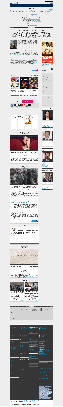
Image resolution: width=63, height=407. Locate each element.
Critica (23, 306)
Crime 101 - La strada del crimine (46, 123)
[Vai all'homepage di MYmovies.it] (14, 3)
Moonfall (43, 163)
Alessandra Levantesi (13, 317)
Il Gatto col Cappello (22, 352)
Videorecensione (34, 309)
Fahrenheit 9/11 (27, 198)
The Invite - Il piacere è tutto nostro (23, 340)
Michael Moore (33, 198)
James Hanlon (32, 197)
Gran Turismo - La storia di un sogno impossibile (44, 358)
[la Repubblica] (49, 1)
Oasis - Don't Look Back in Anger (33, 355)
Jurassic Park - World (49, 391)
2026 (12, 327)
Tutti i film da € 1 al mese (16, 75)
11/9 (17, 197)
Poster (40, 306)
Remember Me (15, 200)
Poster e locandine (34, 310)
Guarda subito (15, 95)
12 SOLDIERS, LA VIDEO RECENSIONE (31, 292)
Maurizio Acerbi (13, 318)
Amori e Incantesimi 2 (31, 349)
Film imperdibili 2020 (13, 334)
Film (18, 400)
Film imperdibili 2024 (13, 329)
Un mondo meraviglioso (32, 350)
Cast (15, 306)
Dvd (29, 400)
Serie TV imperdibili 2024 (13, 347)
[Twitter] (25, 14)
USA (31, 10)
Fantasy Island (44, 164)
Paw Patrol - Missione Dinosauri (32, 345)
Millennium (48, 394)
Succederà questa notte (22, 354)
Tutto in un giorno (33, 92)
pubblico (48, 11)
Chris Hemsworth (23, 9)
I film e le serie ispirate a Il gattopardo (43, 389)
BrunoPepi (12, 314)
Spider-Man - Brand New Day (43, 330)
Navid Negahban (40, 9)
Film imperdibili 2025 (13, 328)
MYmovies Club (47, 400)
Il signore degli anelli (41, 397)
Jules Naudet (22, 197)
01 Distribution (16, 11)
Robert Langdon (41, 394)
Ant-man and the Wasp (45, 167)
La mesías (22, 91)
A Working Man (44, 162)
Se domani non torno (22, 355)
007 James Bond (50, 392)
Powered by (34, 107)
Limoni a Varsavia (22, 330)
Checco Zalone (40, 390)
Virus (43, 393)
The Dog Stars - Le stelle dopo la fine (24, 327)
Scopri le (24, 277)
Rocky (49, 398)
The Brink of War (22, 368)
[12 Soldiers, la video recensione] (31, 289)
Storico (29, 10)
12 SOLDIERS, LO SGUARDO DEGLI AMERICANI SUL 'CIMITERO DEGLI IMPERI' (24, 186)
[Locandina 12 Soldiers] (13, 49)
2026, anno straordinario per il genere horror (44, 373)
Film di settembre (12, 342)
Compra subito (39, 21)
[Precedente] (11, 122)
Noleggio (32, 20)
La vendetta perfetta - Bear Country (24, 329)
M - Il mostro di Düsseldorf (32, 359)
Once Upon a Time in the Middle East (24, 360)
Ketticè (30, 338)
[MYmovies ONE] (34, 75)
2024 (15, 327)
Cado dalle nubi (40, 356)
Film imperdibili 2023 (13, 330)
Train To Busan (31, 328)
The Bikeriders (44, 144)
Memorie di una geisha (41, 348)
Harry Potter (44, 394)
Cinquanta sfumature (41, 392)
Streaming (51, 306)
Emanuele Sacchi (13, 308)
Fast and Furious (45, 395)
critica (45, 11)
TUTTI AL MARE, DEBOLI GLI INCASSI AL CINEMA (17, 292)
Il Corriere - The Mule (44, 166)
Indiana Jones (46, 393)
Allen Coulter (21, 200)
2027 (11, 327)
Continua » (22, 300)
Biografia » (47, 127)
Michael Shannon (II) (30, 9)
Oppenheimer (44, 390)
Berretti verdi (16, 54)
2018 (33, 10)
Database (16, 400)
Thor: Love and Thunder (45, 125)
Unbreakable (49, 393)
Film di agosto (12, 341)
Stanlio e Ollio (40, 344)
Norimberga (43, 141)
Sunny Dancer (31, 330)
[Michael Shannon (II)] (47, 140)
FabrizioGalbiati (13, 313)
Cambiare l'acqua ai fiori (22, 353)
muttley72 (12, 311)
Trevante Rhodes (45, 9)
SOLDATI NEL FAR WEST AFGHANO (24, 266)
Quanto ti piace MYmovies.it (13, 324)
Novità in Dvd (12, 343)
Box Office (32, 400)
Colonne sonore (43, 400)
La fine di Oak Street (42, 336)
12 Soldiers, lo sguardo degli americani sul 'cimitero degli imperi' (26, 309)
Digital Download (38, 20)
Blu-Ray (35, 21)
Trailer (36, 306)
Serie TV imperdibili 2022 (13, 349)
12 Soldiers (12, 218)
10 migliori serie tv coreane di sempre (15, 354)
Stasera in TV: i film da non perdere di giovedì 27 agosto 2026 (45, 379)
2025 (14, 327)
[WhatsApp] (28, 14)
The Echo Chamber (31, 351)
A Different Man (44, 143)
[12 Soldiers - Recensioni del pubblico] (24, 264)
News (19, 306)
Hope (20, 348)
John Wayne (21, 54)
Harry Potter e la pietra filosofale (23, 335)
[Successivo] (37, 122)
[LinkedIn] (26, 14)
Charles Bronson (35, 62)
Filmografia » (51, 127)
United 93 (33, 200)
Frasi (47, 306)
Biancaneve (49, 389)
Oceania (41, 327)
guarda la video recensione (19, 218)
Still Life (40, 346)
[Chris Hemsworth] (47, 119)
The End (43, 142)
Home (11, 400)
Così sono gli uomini (22, 363)
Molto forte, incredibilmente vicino (16, 202)
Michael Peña (35, 9)
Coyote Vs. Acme (31, 329)
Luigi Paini (12, 316)
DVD (32, 21)
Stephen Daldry (24, 202)
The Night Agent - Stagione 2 (45, 187)
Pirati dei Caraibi (46, 392)
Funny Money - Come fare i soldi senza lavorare (44, 350)
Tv (30, 400)
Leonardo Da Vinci (45, 391)
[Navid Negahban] (47, 181)
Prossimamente (36, 400)
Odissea (41, 329)
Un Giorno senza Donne (22, 369)
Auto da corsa (40, 393)
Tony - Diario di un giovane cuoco (23, 328)
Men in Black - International (45, 126)
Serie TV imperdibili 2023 (13, 348)
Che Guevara (43, 398)
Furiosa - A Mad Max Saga (45, 124)
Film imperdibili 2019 (13, 335)
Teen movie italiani (41, 395)
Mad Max (40, 398)
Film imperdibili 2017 (13, 337)
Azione (22, 10)
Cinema (13, 400)
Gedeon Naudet (26, 197)
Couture (21, 334)
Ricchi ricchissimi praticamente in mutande (43, 354)
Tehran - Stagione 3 (44, 188)
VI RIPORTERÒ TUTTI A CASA (24, 152)
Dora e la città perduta (45, 165)
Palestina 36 (21, 347)
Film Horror (12, 359)
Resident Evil (21, 345)
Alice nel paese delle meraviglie (47, 397)
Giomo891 (12, 312)
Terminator (46, 398)
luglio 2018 (51, 10)
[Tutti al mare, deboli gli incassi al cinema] (17, 289)
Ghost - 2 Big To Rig (42, 335)
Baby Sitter (48, 390)
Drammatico (25, 10)
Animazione (12, 360)
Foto (43, 306)
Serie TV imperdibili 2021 (13, 350)
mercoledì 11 (47, 10)
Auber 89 (30, 357)
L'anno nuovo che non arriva (15, 92)
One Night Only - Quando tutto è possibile (44, 334)
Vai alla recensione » (17, 162)
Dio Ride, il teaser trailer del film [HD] (43, 376)
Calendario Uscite (21, 400)
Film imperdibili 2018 (13, 336)
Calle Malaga (21, 346)
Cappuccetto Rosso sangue (42, 352)
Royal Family (40, 391)
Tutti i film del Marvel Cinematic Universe (43, 396)
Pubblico (27, 306)
